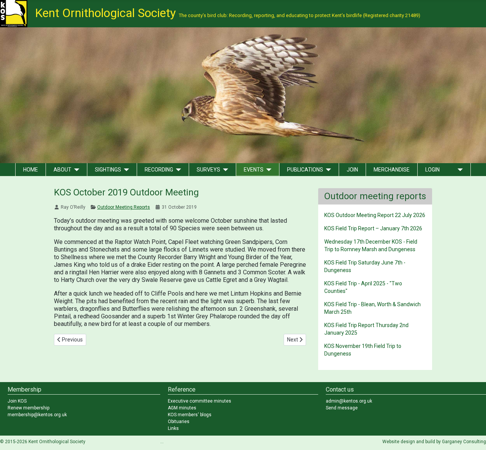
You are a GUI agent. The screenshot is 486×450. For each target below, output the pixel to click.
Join (352, 170)
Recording (159, 170)
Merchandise (392, 170)
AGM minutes (182, 408)
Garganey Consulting (464, 441)
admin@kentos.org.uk (349, 401)
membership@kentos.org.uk (37, 414)
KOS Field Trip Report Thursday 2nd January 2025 (366, 329)
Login (432, 170)
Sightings (108, 170)
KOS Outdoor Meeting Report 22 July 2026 (374, 215)
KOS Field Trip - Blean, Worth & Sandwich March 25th (372, 308)
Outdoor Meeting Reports (123, 207)
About (62, 170)
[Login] (458, 169)
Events (254, 170)
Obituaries (178, 421)
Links (173, 428)
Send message (342, 408)
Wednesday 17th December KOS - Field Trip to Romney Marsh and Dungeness (370, 245)
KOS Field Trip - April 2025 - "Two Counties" (363, 287)
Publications (305, 170)
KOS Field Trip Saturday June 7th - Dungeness (365, 266)
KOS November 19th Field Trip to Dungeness (362, 350)
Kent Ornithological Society (227, 13)
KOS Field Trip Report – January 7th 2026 (373, 228)
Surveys (208, 170)
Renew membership (28, 408)
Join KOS (17, 401)
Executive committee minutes (199, 401)
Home (30, 170)
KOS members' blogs (189, 414)
